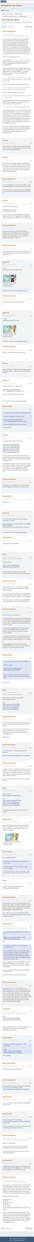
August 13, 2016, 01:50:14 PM (9, 437)
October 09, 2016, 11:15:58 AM (9, 1099)
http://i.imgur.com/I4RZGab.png (13, 668)
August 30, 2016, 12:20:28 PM (9, 854)
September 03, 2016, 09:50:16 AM (10, 883)
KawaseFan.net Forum (11, 5)
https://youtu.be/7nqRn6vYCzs (11, 452)
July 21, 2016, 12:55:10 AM (8, 248)
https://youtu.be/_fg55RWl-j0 (10, 707)
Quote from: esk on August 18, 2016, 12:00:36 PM (16, 661)
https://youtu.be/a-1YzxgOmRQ (11, 805)
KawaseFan (8, 406)
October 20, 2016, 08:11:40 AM (9, 1138)
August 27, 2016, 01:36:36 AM (10, 822)
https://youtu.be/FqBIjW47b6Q (11, 803)
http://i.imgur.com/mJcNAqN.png (11, 795)
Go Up (3, 1228)
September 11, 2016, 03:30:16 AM (10, 1011)
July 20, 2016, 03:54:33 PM (8, 203)
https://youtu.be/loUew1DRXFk (11, 706)
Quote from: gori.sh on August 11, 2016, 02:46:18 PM (17, 413)
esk (5, 554)
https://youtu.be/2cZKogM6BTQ (11, 704)
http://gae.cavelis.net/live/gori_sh (12, 389)
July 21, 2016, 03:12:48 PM (9, 315)
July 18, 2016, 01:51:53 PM (8, 160)
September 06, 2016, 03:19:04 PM (10, 985)
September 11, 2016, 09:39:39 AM (10, 1040)
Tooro (6, 140)
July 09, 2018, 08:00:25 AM (8, 1179)
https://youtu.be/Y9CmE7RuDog (11, 1020)
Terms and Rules (16, 1238)
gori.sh (6, 262)
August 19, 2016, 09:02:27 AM (9, 657)
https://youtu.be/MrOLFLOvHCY (11, 450)
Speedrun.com (15, 628)
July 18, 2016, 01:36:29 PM (8, 143)
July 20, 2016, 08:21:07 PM (8, 228)
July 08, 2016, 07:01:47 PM (8, 34)
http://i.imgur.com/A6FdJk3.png (11, 565)
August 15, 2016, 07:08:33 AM (9, 515)
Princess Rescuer (10, 31)
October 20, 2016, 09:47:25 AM (9, 1163)
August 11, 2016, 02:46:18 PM (9, 383)
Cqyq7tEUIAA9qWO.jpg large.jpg (12, 841)
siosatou (7, 1009)
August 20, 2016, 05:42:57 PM (9, 765)
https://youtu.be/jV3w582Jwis (11, 888)
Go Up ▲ (23, 1238)
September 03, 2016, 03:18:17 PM (10, 900)
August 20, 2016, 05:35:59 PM (9, 747)
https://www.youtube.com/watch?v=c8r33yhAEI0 (16, 1089)
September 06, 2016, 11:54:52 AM (10, 926)
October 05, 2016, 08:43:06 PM (9, 1082)
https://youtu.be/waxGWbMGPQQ (12, 800)
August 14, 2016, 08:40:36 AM (9, 498)
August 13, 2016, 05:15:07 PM (9, 482)
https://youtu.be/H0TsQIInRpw (11, 446)
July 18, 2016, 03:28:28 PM (8, 181)
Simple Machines (21, 1240)
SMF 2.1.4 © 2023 (13, 1240)
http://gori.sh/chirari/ (22, 290)
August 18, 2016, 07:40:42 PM (9, 611)
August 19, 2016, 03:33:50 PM (9, 692)
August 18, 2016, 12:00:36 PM (9, 557)
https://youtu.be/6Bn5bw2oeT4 (11, 444)
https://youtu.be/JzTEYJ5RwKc (12, 670)
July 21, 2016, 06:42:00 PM (8, 349)
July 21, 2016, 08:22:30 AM (9, 264)
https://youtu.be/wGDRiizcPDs (11, 709)
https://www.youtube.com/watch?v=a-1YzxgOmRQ (16, 755)
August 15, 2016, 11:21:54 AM (9, 540)
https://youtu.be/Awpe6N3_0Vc (11, 447)
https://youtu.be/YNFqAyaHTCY (11, 567)
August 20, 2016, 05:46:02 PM (9, 790)
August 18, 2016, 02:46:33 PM (9, 583)
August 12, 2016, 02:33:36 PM (9, 409)
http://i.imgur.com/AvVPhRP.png (11, 1018)
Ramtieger (7, 819)
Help (10, 1238)
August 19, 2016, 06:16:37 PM (9, 719)
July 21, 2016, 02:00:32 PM (8, 298)
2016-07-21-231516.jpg (10, 333)
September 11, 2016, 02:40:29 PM (10, 1065)
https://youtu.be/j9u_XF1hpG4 (11, 449)
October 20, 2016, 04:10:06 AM (9, 1116)
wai (5, 880)
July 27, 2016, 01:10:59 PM (8, 366)
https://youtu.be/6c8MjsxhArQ (11, 802)
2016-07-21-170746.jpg (10, 283)
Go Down (4, 26)
